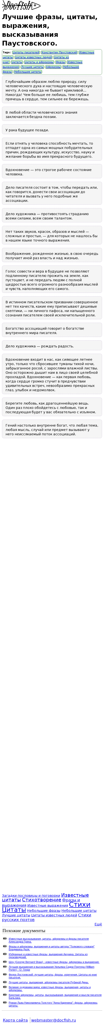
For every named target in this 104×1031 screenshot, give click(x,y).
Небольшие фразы (43, 911)
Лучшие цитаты (32, 67)
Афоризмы (53, 67)
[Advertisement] (52, 670)
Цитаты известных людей (33, 57)
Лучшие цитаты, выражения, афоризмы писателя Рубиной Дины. (49, 982)
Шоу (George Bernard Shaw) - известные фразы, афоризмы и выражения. (54, 962)
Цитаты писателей (26, 52)
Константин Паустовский (59, 52)
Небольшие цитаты (27, 71)
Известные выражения (47, 905)
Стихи (79, 904)
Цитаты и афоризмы (39, 62)
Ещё (98, 924)
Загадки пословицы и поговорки (31, 896)
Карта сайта (15, 1020)
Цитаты (17, 62)
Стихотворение (41, 900)
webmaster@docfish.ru (53, 1020)
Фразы (60, 62)
